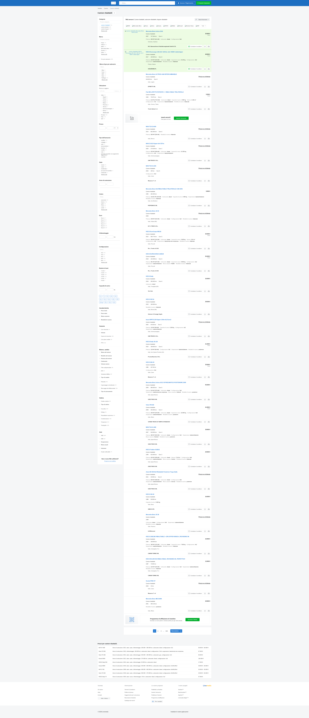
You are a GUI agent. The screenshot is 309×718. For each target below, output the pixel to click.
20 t (118, 299)
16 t (109, 299)
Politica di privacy (129, 692)
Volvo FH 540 (102, 673)
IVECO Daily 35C (103, 662)
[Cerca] (121, 3)
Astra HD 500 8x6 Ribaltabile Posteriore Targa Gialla (161, 472)
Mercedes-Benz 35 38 (152, 514)
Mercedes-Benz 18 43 (152, 211)
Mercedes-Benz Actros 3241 (154, 31)
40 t (114, 302)
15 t (105, 299)
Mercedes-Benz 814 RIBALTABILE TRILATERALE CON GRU (164, 189)
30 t (110, 302)
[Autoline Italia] (103, 3)
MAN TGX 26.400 (151, 126)
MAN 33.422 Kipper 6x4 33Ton (155, 143)
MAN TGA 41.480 (151, 427)
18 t (113, 299)
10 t (111, 296)
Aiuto (99, 692)
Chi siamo (100, 689)
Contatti (100, 695)
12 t (116, 296)
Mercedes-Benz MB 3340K (154, 598)
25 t (106, 302)
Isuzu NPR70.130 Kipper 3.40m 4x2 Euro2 (158, 319)
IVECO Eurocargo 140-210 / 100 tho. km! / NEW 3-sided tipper (164, 52)
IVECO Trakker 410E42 (153, 449)
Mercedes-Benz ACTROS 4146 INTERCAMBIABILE (161, 74)
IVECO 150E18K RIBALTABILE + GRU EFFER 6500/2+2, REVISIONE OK (167, 536)
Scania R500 (102, 665)
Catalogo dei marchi (130, 700)
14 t (101, 299)
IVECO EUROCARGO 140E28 (155, 254)
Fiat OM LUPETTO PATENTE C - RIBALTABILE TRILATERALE (165, 92)
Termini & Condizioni (130, 689)
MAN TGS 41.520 (151, 166)
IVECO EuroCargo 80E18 (153, 231)
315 (167, 631)
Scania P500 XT (150, 581)
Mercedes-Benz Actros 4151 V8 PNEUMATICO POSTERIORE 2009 (166, 382)
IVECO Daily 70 (103, 676)
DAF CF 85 (101, 669)
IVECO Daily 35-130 (152, 341)
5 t (100, 296)
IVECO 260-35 (150, 362)
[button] (204, 46)
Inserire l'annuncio (181, 118)
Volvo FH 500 (102, 651)
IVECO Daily (149, 276)
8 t (107, 296)
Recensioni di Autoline (130, 697)
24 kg (101, 302)
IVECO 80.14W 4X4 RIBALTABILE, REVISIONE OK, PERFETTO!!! (165, 559)
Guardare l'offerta (192, 619)
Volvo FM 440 (150, 405)
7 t (104, 296)
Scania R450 (102, 658)
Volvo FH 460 (102, 655)
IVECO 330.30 (150, 494)
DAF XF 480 (102, 647)
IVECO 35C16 (150, 299)
